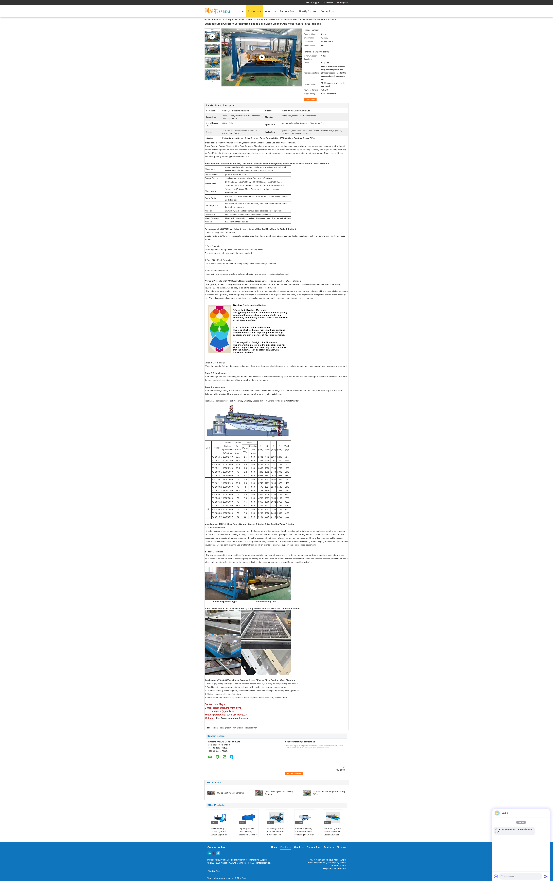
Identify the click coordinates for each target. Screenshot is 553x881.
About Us (270, 11)
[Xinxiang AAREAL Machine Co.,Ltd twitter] (218, 853)
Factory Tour (287, 11)
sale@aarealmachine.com (333, 868)
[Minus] (546, 813)
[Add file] (496, 876)
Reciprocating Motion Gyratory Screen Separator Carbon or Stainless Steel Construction (220, 835)
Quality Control (307, 11)
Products (253, 11)
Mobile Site (214, 871)
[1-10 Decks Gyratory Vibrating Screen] (259, 793)
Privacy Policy (213, 860)
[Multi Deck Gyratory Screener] (211, 793)
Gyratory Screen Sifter (233, 19)
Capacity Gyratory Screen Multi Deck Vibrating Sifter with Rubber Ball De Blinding (304, 835)
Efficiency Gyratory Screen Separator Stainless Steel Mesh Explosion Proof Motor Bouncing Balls (275, 836)
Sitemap (341, 847)
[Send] (545, 876)
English (343, 2)
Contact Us (327, 11)
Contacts (328, 847)
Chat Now (328, 2)
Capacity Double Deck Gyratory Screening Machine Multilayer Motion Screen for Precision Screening (248, 836)
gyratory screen (218, 728)
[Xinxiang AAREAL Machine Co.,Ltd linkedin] (209, 853)
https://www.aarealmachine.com (232, 718)
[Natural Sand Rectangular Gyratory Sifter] (307, 793)
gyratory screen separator (247, 728)
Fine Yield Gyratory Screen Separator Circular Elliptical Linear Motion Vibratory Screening (333, 835)
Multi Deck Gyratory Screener (230, 793)
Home (240, 11)
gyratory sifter (230, 728)
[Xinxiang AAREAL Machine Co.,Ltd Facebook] (214, 853)
